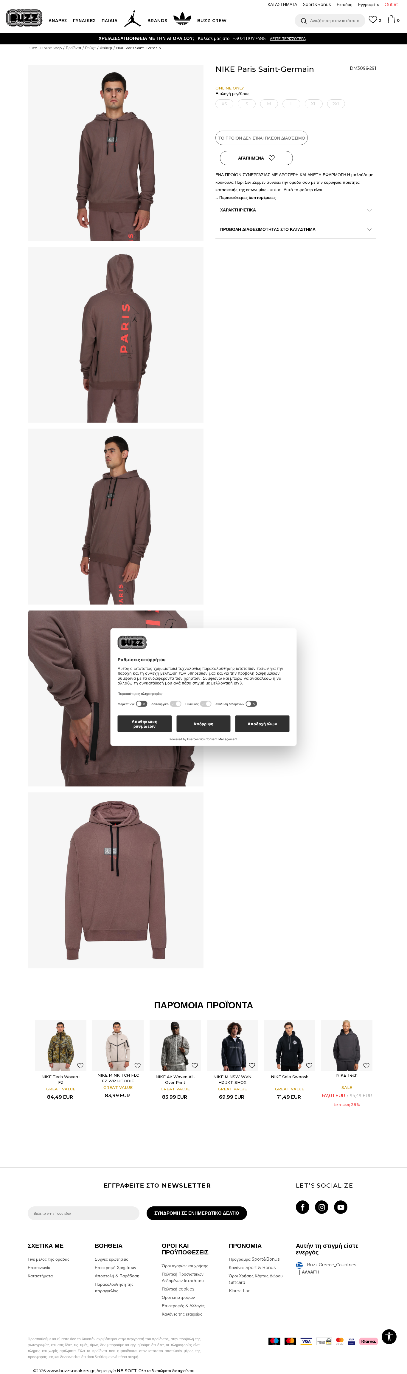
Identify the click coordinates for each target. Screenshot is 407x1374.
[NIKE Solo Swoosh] (289, 1045)
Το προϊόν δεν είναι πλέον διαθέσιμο (261, 138)
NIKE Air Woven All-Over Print (175, 1079)
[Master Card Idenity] (340, 1341)
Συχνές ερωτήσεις (111, 1259)
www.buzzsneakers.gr (70, 1370)
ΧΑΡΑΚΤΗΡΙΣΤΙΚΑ (238, 210)
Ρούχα (90, 48)
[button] (330, 20)
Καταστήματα (40, 1276)
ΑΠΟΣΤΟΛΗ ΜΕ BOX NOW (180, 38)
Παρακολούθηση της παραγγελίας (114, 1287)
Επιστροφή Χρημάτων (115, 1267)
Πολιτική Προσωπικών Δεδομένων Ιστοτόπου (183, 1277)
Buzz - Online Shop (45, 48)
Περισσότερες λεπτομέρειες (247, 197)
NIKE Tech (347, 1075)
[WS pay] (324, 1341)
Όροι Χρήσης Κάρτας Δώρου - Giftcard (257, 1279)
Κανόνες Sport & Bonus (252, 1267)
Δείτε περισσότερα (235, 38)
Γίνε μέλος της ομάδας (48, 1259)
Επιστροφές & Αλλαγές (183, 1305)
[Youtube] (340, 1207)
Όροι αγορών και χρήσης (185, 1265)
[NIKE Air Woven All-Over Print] (175, 1045)
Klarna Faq (240, 1290)
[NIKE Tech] (346, 1045)
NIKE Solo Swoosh (289, 1076)
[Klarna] (368, 1341)
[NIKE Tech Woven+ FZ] (60, 1045)
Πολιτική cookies (178, 1289)
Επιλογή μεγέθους (232, 93)
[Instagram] (321, 1207)
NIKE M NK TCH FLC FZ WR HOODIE (118, 1078)
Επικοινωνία (39, 1267)
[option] (203, 38)
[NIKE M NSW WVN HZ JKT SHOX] (232, 1045)
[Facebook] (302, 1207)
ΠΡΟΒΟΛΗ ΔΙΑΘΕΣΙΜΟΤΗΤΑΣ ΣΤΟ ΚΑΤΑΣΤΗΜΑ (268, 229)
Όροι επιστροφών (178, 1297)
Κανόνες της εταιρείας (182, 1314)
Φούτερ (106, 48)
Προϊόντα (73, 48)
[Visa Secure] (351, 1341)
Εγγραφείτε (368, 4)
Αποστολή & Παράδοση (117, 1276)
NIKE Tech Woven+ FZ (60, 1079)
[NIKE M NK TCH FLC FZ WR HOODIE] (118, 1045)
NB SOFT (127, 1370)
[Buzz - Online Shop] (24, 18)
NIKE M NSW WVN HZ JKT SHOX (232, 1079)
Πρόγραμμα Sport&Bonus (254, 1259)
